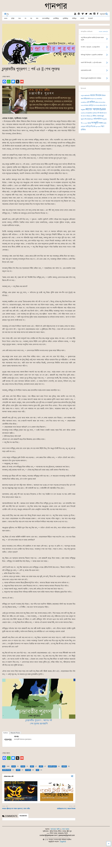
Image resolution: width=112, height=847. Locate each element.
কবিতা (92, 101)
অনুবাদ (82, 95)
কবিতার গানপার (98, 102)
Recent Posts (15, 733)
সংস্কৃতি (95, 122)
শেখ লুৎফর (85, 123)
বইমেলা (101, 113)
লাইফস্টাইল (98, 119)
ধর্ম (86, 113)
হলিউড (83, 129)
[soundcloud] (90, 14)
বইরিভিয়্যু (74, 18)
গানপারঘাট (90, 18)
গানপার (16, 736)
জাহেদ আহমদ (92, 109)
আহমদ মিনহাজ (95, 95)
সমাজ (101, 123)
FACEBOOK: (23, 816)
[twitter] (86, 14)
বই (98, 113)
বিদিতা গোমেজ (97, 116)
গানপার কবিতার (99, 105)
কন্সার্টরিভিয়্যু (56, 18)
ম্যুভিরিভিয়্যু (65, 18)
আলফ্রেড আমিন (55, 829)
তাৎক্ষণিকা (83, 113)
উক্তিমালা (87, 98)
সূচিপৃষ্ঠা (12, 18)
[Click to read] (20, 791)
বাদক (37, 18)
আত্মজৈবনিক (87, 95)
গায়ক (19, 18)
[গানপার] (56, 9)
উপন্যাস (92, 99)
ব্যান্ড (102, 116)
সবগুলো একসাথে (103, 31)
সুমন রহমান (98, 126)
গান (25, 18)
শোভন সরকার (65, 829)
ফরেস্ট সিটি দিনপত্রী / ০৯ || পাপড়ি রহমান (55, 798)
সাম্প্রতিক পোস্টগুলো (86, 31)
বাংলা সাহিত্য (86, 116)
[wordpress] (79, 14)
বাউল (91, 116)
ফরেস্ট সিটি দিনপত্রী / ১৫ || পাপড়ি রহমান (19, 798)
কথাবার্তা (82, 18)
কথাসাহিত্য (99, 99)
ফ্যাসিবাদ (94, 113)
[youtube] (75, 14)
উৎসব (95, 99)
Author (5, 733)
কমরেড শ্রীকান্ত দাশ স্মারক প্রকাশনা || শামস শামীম (16, 809)
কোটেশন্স (91, 105)
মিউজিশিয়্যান (90, 119)
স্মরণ (102, 126)
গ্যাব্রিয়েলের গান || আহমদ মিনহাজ (66, 809)
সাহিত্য (88, 126)
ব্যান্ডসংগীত (84, 119)
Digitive (63, 842)
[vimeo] (82, 14)
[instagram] (94, 14)
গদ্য (31, 18)
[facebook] (97, 14)
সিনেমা (93, 126)
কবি (88, 102)
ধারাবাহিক (89, 113)
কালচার (86, 105)
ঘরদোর (5, 18)
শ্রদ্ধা (89, 123)
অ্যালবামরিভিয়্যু (45, 18)
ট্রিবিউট (103, 109)
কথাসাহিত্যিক (84, 102)
